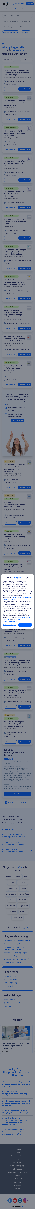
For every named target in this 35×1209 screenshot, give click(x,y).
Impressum (6, 619)
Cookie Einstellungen (9, 625)
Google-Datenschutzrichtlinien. (13, 620)
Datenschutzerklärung (23, 617)
